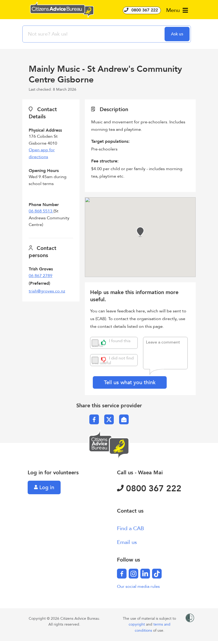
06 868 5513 (41, 211)
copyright (137, 624)
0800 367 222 (144, 10)
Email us (127, 542)
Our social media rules (138, 586)
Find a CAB (130, 528)
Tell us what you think (130, 382)
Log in (46, 487)
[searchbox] (94, 34)
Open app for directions (42, 153)
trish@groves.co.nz (47, 291)
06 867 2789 (40, 276)
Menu (173, 10)
